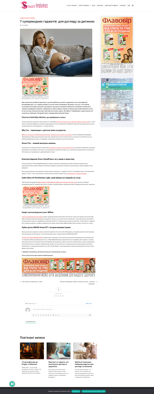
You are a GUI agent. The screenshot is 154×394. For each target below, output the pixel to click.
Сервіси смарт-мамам (27, 18)
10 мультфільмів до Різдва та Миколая (30, 363)
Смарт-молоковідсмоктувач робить (32, 216)
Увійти (90, 303)
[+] (58, 315)
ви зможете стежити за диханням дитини (61, 147)
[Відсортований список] (43, 315)
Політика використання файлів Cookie (93, 391)
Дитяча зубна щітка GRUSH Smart (32, 237)
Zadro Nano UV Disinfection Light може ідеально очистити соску (57, 182)
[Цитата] (48, 315)
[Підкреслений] (38, 315)
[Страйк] (41, 315)
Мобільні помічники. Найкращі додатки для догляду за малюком (84, 364)
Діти (93, 5)
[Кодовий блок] (51, 315)
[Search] (132, 5)
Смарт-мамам (83, 5)
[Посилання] (53, 315)
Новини (123, 5)
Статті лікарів (72, 5)
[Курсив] (36, 315)
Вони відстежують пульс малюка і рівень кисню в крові (73, 121)
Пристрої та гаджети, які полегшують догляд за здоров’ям (58, 364)
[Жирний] (33, 315)
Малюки (100, 5)
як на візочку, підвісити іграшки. (77, 173)
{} (55, 315)
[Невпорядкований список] (46, 315)
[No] (152, 391)
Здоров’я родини (111, 5)
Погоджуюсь (76, 391)
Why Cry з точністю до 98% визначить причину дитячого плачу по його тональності (47, 134)
